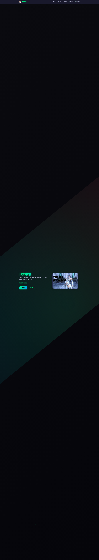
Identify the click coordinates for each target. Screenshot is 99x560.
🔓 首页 (53, 1)
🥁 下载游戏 (77, 1)
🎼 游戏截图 (71, 1)
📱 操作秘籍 (65, 1)
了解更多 (31, 287)
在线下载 (23, 287)
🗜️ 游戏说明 (59, 1)
